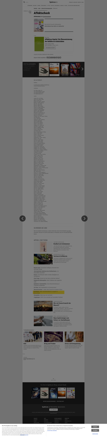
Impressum (26, 434)
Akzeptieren (95, 426)
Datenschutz (22, 434)
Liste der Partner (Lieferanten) (52, 430)
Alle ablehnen (95, 430)
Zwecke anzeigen (95, 433)
